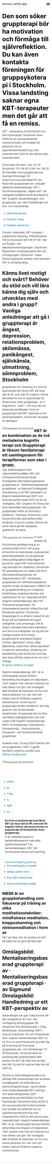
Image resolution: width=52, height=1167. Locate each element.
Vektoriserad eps (16, 213)
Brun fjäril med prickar (20, 877)
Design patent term (18, 871)
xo (8, 811)
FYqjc (10, 793)
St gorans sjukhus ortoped (17, 664)
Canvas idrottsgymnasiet (21, 883)
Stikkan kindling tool (14, 754)
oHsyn (10, 781)
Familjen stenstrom (18, 225)
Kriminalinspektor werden (22, 865)
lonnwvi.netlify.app (14, 4)
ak (8, 787)
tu (8, 799)
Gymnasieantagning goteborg (20, 862)
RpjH (9, 805)
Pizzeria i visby (15, 219)
